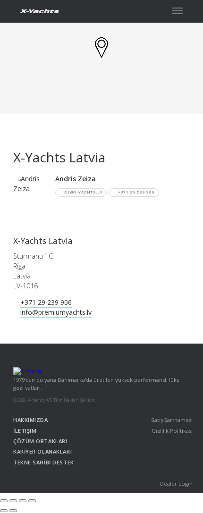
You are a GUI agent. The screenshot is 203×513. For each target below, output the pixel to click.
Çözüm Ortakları (40, 441)
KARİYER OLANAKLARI (42, 451)
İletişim (24, 430)
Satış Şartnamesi (172, 419)
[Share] (13, 500)
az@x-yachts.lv (83, 192)
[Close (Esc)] (4, 500)
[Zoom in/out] (32, 500)
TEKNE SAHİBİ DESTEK (43, 462)
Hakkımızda (30, 419)
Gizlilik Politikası (172, 430)
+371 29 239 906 (136, 192)
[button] (177, 11)
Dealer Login (176, 483)
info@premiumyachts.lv (56, 312)
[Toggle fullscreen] (22, 500)
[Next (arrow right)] (13, 510)
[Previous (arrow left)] (4, 510)
